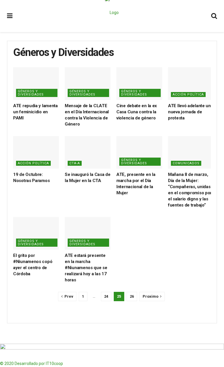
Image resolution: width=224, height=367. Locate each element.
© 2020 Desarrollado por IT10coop (31, 363)
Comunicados (186, 163)
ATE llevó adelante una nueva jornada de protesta (190, 112)
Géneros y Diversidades (31, 92)
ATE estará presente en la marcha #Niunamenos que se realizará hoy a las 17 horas (86, 268)
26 (132, 296)
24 (106, 296)
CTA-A (74, 163)
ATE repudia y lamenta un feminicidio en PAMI (35, 112)
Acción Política (188, 94)
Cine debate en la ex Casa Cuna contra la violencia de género (136, 112)
